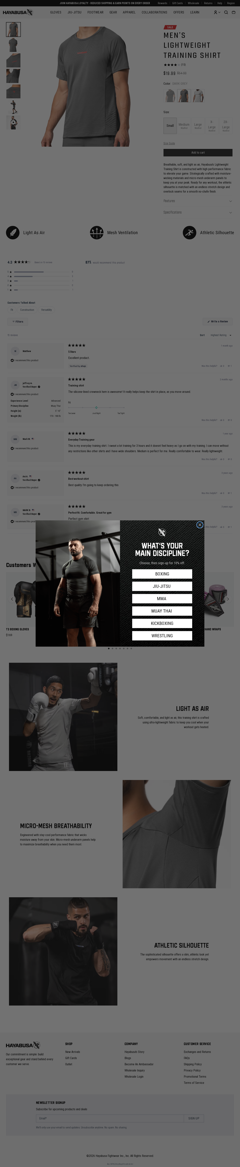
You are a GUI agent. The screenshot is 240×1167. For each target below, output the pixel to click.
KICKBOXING (162, 623)
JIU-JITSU (162, 586)
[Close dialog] (200, 525)
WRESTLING (162, 635)
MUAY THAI (162, 611)
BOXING (162, 574)
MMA (162, 598)
